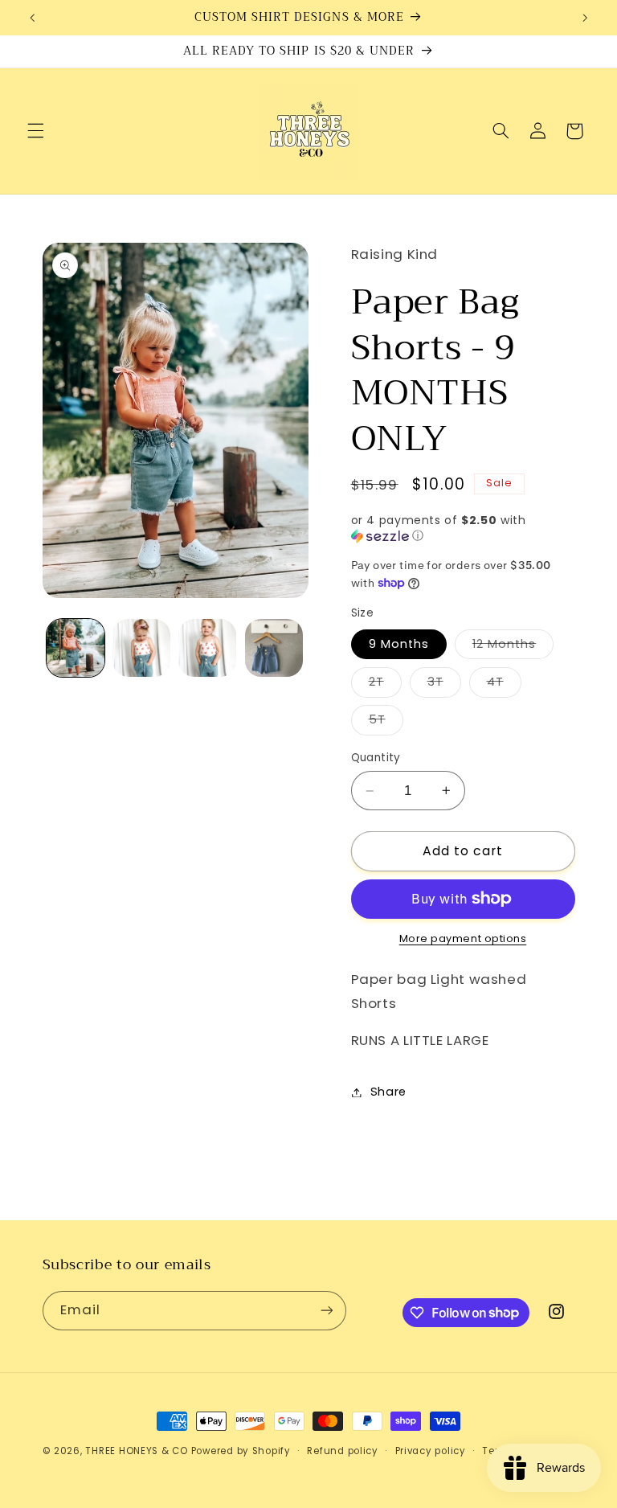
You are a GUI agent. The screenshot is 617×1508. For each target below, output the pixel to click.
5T (386, 723)
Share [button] (388, 1092)
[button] (35, 131)
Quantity (376, 757)
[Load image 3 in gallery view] (207, 648)
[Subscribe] (326, 1310)
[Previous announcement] (32, 17)
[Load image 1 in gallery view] (75, 648)
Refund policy (342, 1450)
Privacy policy (430, 1450)
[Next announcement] (585, 17)
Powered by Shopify (241, 1450)
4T (504, 685)
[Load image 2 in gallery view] (141, 648)
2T (385, 685)
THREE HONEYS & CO (136, 1450)
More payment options (463, 938)
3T (444, 685)
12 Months (513, 647)
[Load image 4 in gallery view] (274, 648)
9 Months (399, 644)
